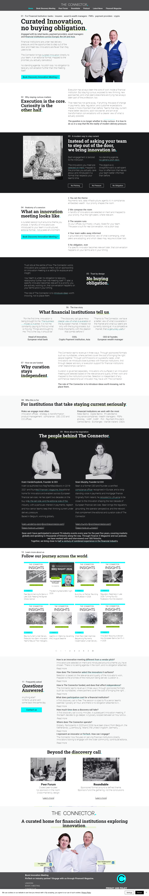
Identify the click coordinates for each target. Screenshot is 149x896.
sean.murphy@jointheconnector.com (93, 524)
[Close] (146, 892)
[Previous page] (61, 651)
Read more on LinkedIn (33, 527)
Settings (129, 892)
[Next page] (88, 651)
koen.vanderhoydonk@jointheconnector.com (43, 524)
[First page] (56, 651)
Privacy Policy (86, 892)
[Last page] (93, 651)
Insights (28, 590)
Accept (139, 892)
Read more (62, 668)
